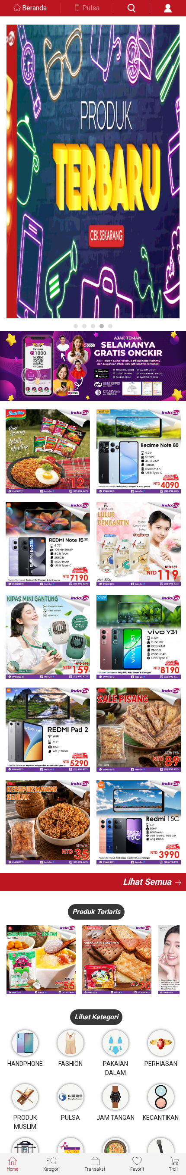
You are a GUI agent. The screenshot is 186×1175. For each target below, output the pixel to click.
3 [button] (93, 326)
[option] (93, 171)
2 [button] (84, 326)
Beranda (34, 8)
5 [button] (110, 326)
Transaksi (95, 1169)
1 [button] (76, 326)
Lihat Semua (147, 882)
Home (12, 1169)
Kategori (51, 1169)
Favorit (137, 1169)
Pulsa (90, 8)
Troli (173, 1169)
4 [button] (101, 326)
